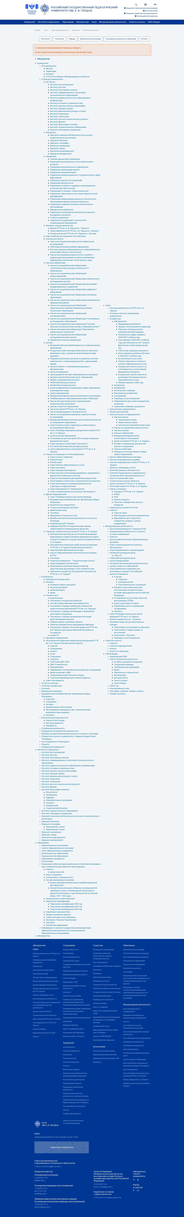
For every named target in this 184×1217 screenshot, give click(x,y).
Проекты (45, 744)
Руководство (47, 577)
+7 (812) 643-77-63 (40, 1204)
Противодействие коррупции (147, 16)
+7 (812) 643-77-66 (40, 1178)
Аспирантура (115, 319)
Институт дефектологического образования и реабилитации (68, 765)
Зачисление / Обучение (124, 635)
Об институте (45, 39)
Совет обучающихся (55, 680)
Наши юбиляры (68, 953)
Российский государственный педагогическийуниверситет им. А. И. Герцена (84, 9)
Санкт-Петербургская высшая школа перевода (70, 497)
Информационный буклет (129, 324)
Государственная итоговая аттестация (107, 992)
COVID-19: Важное (69, 978)
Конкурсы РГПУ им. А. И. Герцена (128, 491)
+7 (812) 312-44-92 (40, 1166)
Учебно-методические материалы (61, 917)
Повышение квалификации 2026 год (66, 904)
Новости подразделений (121, 646)
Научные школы (121, 417)
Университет (29, 22)
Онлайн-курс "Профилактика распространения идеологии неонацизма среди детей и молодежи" (76, 1002)
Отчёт (52, 654)
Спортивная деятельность (53, 728)
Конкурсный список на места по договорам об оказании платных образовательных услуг (132, 377)
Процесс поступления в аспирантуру (134, 327)
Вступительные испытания (130, 358)
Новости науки (120, 513)
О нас (46, 30)
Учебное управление (59, 217)
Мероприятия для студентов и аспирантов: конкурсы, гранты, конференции (127, 521)
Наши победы (120, 683)
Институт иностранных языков (63, 90)
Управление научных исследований (66, 180)
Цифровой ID (67, 1021)
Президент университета (57, 638)
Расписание (97, 973)
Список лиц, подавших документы (133, 350)
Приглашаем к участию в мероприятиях (131, 515)
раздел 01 (54, 635)
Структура (50, 699)
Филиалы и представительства (59, 225)
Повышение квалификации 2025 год (66, 906)
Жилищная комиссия (70, 1025)
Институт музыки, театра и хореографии (67, 106)
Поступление (47, 861)
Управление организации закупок (64, 170)
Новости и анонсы (137, 22)
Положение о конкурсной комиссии (66, 601)
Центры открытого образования (64, 406)
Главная (37, 30)
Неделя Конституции (55, 720)
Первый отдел (56, 460)
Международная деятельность (112, 22)
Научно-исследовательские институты (131, 428)
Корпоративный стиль (119, 688)
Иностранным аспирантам (125, 393)
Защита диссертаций (119, 412)
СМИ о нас (114, 686)
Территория (51, 71)
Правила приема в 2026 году (130, 382)
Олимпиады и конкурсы (101, 981)
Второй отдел (56, 462)
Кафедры (72, 39)
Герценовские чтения (55, 827)
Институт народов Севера (61, 108)
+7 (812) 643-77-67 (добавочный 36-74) (107, 1197)
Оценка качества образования (55, 856)
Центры (49, 342)
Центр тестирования (59, 372)
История (49, 74)
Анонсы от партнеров (119, 651)
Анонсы (53, 651)
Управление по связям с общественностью (69, 191)
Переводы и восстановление (127, 638)
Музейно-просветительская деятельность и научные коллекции (70, 734)
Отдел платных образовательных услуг (67, 465)
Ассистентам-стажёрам (124, 390)
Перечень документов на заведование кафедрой (72, 624)
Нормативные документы (53, 859)
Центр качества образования (63, 436)
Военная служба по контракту (73, 1036)
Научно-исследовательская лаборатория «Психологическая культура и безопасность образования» (69, 268)
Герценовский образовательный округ (67, 550)
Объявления (119, 388)
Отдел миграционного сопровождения (67, 489)
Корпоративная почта (71, 949)
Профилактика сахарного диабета (75, 974)
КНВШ (117, 494)
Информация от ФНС (70, 982)
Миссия (49, 68)
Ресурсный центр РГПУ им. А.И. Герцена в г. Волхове (73, 233)
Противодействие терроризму (73, 1032)
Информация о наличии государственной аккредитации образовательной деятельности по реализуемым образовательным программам (66, 930)
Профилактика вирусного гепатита (75, 971)
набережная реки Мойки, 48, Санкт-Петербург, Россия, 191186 (56, 1137)
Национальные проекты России (124, 507)
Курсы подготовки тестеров (126, 603)
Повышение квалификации (58, 901)
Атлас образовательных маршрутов (57, 851)
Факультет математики (60, 146)
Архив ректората (57, 590)
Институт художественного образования (68, 127)
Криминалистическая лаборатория (65, 340)
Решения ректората (58, 587)
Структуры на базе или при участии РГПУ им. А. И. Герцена (71, 531)
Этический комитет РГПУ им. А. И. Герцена (128, 486)
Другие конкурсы (121, 499)
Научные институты (54, 239)
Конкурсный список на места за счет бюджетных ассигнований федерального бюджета (132, 369)
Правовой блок (56, 667)
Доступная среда (151, 11)
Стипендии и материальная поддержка (107, 966)
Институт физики (57, 122)
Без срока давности (54, 723)
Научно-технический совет (122, 478)
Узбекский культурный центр (63, 382)
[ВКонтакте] (134, 1180)
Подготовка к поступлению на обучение (131, 627)
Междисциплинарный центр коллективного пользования (75, 396)
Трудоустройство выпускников (104, 1051)
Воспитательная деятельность (55, 718)
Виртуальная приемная (52, 691)
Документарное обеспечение (59, 707)
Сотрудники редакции (124, 664)
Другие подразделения (56, 494)
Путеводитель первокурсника (103, 949)
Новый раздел (56, 598)
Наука (94, 22)
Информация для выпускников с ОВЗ (106, 1058)
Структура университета (60, 30)
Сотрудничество (125, 582)
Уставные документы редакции (128, 662)
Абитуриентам (82, 22)
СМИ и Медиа (154, 22)
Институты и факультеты (49, 22)
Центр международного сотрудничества (68, 412)
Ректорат (50, 582)
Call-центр (50, 922)
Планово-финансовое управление (65, 159)
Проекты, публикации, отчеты (123, 467)
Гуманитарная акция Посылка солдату (67, 675)
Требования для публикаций (126, 667)
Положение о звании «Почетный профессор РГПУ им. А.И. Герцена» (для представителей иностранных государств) (74, 630)
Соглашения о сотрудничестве (59, 877)
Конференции (52, 805)
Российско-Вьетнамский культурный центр (69, 446)
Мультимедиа (120, 675)
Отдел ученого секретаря (61, 457)
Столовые (54, 513)
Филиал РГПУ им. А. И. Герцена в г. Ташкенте (69, 228)
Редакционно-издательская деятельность (60, 731)
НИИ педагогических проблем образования (69, 247)
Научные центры (121, 430)
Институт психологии (59, 116)
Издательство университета (62, 505)
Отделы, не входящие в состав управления (65, 454)
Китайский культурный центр (63, 385)
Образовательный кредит (102, 996)
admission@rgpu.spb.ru (42, 1207)
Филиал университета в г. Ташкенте (125, 619)
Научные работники (123, 449)
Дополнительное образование (55, 853)
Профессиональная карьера (58, 914)
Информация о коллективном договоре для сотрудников (75, 670)
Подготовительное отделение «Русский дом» (66, 236)
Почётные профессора (52, 686)
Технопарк (54, 558)
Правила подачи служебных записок (66, 622)
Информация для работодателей (104, 1054)
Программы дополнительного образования (121, 39)
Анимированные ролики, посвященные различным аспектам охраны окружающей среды (77, 1011)
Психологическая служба (72, 996)
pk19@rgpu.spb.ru (40, 1194)
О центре (118, 577)
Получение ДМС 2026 (59, 662)
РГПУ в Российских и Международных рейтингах (67, 76)
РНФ (116, 497)
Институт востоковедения (61, 84)
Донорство (67, 992)
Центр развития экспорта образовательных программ (74, 374)
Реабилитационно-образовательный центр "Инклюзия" (74, 398)
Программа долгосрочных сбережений (77, 1018)
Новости (54, 646)
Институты (76, 30)
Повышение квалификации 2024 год (66, 909)
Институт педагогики (59, 114)
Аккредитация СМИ (118, 656)
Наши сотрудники (54, 875)
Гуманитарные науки (127, 420)
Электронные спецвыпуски (126, 672)
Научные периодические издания (125, 460)
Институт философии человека (64, 124)
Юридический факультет (61, 154)
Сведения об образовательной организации (141, 8)
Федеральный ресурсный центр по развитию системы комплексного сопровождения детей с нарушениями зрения (74, 361)
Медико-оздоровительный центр (64, 380)
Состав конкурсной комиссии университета (69, 603)
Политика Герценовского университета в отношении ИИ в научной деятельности (46, 1005)
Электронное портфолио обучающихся (107, 988)
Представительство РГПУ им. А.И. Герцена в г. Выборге (74, 231)
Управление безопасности (61, 183)
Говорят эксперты (118, 694)
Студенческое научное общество (124, 481)
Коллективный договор (71, 957)
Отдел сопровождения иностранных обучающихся (72, 491)
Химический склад (58, 510)
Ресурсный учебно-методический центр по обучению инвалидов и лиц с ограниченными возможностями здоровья (74, 353)
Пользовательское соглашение (132, 585)
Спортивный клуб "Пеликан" (62, 523)
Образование (68, 22)
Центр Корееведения (119, 561)
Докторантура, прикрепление (122, 409)
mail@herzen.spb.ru (54, 1166)
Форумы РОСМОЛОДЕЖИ (102, 1036)
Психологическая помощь (102, 977)
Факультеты (51, 132)
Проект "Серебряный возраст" (73, 1029)
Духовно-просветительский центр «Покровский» (71, 377)
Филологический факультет (62, 151)
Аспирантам (119, 385)
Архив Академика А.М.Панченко (64, 563)
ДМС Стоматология (58, 664)
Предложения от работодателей (60, 898)
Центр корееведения (59, 393)
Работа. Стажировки (100, 1007)
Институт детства (58, 87)
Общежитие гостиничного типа (63, 515)
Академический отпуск (101, 1026)
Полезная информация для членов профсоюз (70, 678)
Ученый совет (59, 39)
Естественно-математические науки (134, 425)
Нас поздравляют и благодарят (55, 742)
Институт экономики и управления (65, 130)
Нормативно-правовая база (58, 912)
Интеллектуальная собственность (125, 470)
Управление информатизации (63, 172)
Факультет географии (59, 143)
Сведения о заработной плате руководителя (141, 13)
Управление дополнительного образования (69, 167)
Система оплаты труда (71, 961)
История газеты (121, 678)
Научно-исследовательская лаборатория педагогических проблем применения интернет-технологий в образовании (71, 308)
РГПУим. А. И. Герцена (50, 1124)
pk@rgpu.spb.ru (39, 1180)
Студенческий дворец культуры (64, 507)
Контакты (144, 39)
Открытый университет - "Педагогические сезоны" (72, 561)
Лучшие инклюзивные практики (60, 880)
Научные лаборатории (55, 263)
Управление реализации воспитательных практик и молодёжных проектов (102, 955)
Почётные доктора (50, 683)
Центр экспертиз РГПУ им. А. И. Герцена (67, 409)
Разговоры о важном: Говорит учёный (126, 691)
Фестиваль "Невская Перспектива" (61, 920)
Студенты (54, 659)
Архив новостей (57, 872)
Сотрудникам (56, 648)
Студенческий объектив (56, 808)
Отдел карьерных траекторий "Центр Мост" (69, 444)
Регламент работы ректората (63, 585)
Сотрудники (55, 656)
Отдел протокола (57, 467)
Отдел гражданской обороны (63, 470)
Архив (116, 670)
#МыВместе (51, 726)
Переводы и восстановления (127, 398)
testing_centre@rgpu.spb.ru (103, 1187)
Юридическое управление (61, 209)
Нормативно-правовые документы (129, 406)
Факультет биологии (59, 140)
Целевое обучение (99, 1003)
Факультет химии (57, 148)
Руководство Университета (58, 579)
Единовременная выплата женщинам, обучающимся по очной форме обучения (106, 1019)
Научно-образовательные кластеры (125, 457)
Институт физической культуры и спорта (68, 111)
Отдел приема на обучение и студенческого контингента (75, 481)
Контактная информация (57, 925)
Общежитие (97, 970)
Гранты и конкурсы (118, 489)
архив (52, 593)
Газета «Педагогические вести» (124, 659)
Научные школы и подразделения (125, 414)
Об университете (49, 66)
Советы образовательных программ (57, 848)
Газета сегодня (120, 680)
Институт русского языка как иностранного (69, 119)
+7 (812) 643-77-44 (100, 1184)
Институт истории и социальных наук (66, 103)
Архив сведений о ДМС (60, 672)
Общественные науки (127, 422)
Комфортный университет (53, 747)
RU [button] (155, 5)
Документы (97, 1062)
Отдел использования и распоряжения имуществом (73, 478)
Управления (51, 156)
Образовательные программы (90, 39)
